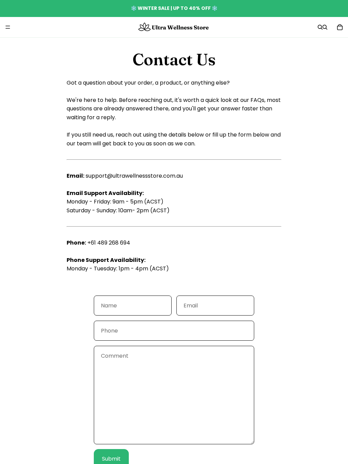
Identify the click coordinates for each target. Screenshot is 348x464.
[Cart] (339, 27)
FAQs (257, 100)
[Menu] (8, 27)
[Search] (320, 27)
